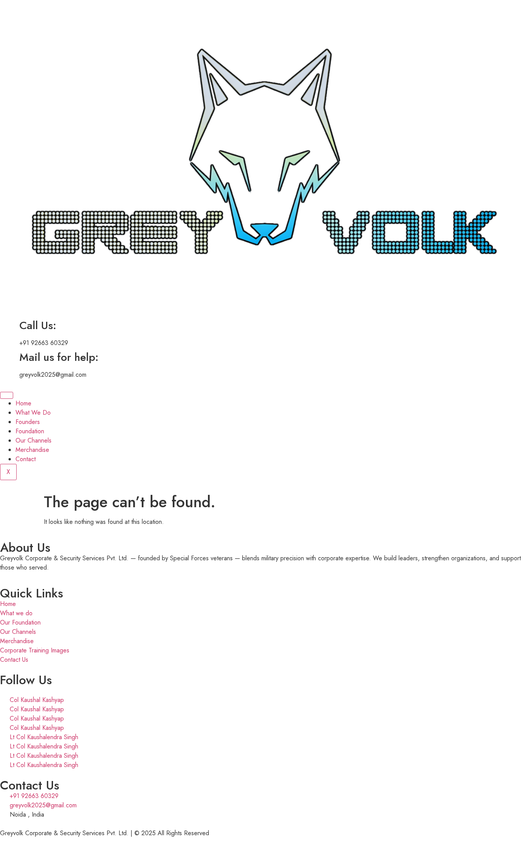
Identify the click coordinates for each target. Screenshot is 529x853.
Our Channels (33, 440)
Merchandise (32, 449)
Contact (25, 459)
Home (23, 403)
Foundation (29, 431)
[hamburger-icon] (6, 395)
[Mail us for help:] (9, 357)
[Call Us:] (9, 325)
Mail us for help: (58, 357)
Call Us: (37, 325)
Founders (27, 421)
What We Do (33, 412)
